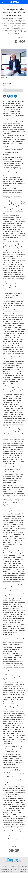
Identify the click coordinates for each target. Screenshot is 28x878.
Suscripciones (5, 869)
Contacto (14, 869)
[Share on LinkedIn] (15, 96)
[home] (14, 2)
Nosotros (23, 869)
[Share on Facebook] (8, 96)
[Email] (4, 96)
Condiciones (23, 866)
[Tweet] (11, 96)
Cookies (14, 866)
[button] (2, 2)
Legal (5, 866)
